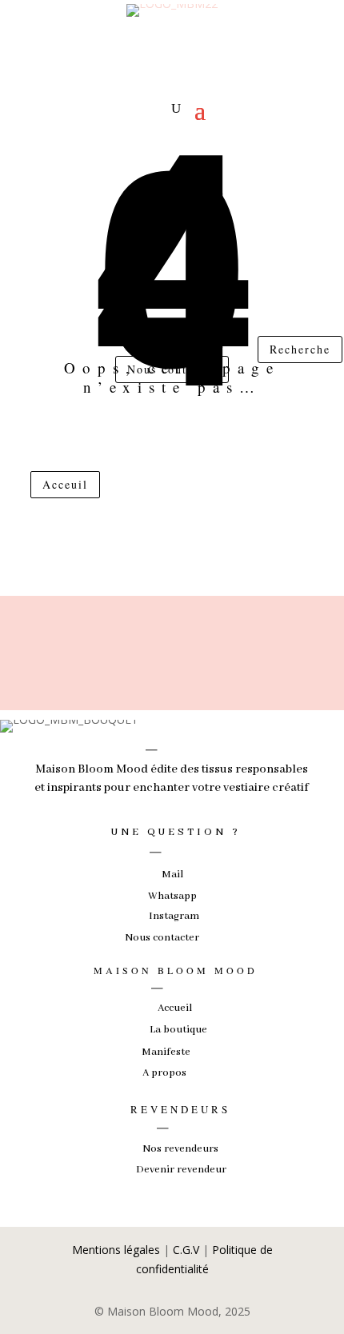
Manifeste (166, 1052)
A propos (164, 1073)
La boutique (178, 1029)
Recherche (300, 349)
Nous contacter (172, 369)
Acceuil (65, 484)
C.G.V (186, 1249)
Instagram (174, 916)
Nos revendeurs (180, 1149)
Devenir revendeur (181, 1169)
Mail (172, 874)
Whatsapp (172, 896)
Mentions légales (116, 1249)
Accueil (175, 1008)
